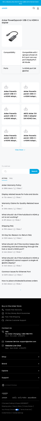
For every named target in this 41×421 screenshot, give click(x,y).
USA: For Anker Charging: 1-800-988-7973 (18, 333)
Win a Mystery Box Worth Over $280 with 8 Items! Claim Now (21, 3)
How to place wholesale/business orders (20, 281)
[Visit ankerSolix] (9, 398)
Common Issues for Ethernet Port (16, 272)
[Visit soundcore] (32, 398)
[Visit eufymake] (22, 398)
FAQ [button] (10, 178)
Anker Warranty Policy (11, 185)
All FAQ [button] (4, 178)
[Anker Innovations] (5, 393)
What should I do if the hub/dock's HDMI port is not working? (20, 215)
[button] (4, 13)
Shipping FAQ (7, 226)
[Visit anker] (4, 398)
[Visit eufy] (14, 398)
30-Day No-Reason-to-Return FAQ (16, 235)
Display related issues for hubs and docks (20, 194)
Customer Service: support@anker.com (20, 342)
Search (34, 171)
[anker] (4, 8)
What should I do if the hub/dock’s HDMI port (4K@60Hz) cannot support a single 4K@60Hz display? (20, 260)
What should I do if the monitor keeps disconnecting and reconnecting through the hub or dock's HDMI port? (20, 246)
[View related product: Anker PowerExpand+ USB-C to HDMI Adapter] (12, 36)
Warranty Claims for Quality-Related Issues (20, 204)
